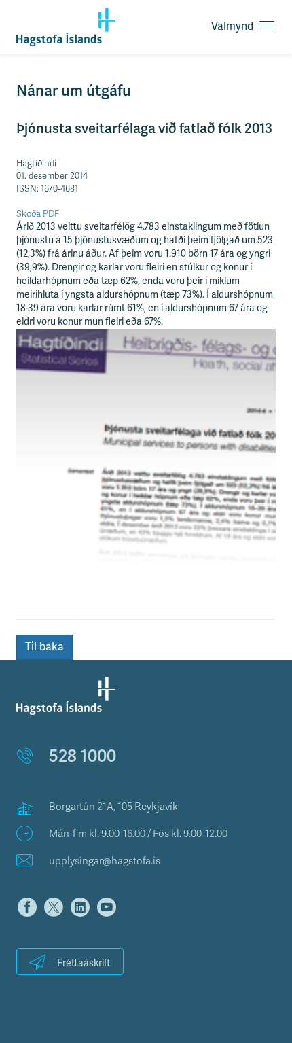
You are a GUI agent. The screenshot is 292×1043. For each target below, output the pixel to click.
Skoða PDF (37, 214)
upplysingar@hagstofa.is (104, 861)
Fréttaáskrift (84, 963)
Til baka (44, 647)
